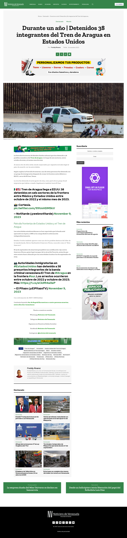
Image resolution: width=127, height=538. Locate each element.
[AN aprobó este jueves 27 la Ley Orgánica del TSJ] (29, 431)
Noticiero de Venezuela (46, 315)
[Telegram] (69, 54)
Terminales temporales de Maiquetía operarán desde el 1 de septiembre (55, 446)
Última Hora (49, 357)
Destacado (46, 16)
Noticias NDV (57, 354)
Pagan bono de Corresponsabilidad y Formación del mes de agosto (87, 232)
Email (94, 156)
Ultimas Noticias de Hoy (37, 359)
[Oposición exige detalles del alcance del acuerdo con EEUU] (107, 243)
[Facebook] (57, 54)
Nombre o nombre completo (95, 151)
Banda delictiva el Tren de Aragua (34, 350)
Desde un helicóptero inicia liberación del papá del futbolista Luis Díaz (94, 488)
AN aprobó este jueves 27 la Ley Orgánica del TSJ (27, 445)
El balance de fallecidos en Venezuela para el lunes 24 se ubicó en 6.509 (26, 473)
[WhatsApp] (65, 54)
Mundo (68, 21)
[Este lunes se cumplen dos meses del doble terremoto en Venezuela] (56, 459)
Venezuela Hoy (50, 359)
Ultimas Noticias (59, 357)
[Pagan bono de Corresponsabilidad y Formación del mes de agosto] (107, 231)
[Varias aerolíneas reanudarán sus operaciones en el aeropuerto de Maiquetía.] (56, 404)
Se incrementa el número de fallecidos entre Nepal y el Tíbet (88, 268)
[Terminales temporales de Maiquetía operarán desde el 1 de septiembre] (56, 431)
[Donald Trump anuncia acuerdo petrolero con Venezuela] (29, 404)
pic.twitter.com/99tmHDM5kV (34, 208)
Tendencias (40, 357)
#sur (32, 276)
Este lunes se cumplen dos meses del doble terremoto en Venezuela (56, 472)
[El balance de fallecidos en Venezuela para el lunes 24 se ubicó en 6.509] (29, 459)
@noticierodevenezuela (47, 333)
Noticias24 (66, 354)
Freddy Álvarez (56, 47)
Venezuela (80, 242)
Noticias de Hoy (47, 354)
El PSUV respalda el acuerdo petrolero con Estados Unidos (87, 256)
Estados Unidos (56, 350)
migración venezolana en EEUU (32, 352)
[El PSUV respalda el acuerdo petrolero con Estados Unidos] (107, 255)
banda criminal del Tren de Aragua (55, 348)
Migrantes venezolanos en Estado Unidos (27, 354)
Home (40, 16)
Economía (79, 229)
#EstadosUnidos (25, 266)
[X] (61, 54)
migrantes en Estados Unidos (53, 352)
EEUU (48, 350)
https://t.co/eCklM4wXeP (38, 283)
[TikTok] (63, 522)
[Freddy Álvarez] (20, 373)
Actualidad (40, 348)
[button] (92, 4)
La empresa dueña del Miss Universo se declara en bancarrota (32, 488)
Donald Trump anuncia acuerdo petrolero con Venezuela (27, 417)
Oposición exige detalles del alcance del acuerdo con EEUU (88, 244)
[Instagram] (57, 522)
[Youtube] (73, 522)
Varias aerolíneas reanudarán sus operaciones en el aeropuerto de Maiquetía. (55, 418)
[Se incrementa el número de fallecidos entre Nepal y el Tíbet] (107, 267)
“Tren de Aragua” (29, 348)
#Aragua (61, 273)
